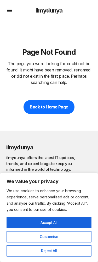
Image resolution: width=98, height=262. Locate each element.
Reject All (49, 250)
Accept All (49, 222)
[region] (49, 217)
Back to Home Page (49, 106)
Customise (49, 236)
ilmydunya (49, 10)
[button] (9, 10)
